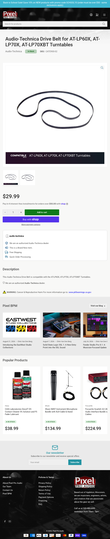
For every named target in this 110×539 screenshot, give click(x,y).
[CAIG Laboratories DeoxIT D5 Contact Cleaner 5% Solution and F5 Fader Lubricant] (21, 385)
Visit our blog (97, 306)
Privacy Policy (44, 483)
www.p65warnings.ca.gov (80, 292)
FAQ (40, 504)
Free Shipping (16, 252)
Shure (47, 406)
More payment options (30, 224)
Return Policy (44, 490)
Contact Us (8, 490)
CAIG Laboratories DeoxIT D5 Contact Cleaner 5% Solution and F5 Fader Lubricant (21, 411)
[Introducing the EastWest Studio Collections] (21, 325)
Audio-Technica (13, 51)
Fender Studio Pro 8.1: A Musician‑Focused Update (95, 346)
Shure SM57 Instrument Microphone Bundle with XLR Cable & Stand (61, 410)
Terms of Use (44, 493)
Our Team (7, 486)
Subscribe (74, 462)
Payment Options (46, 497)
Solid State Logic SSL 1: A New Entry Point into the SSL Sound (59, 346)
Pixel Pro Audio (58, 531)
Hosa (7, 406)
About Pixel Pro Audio (12, 483)
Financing (42, 501)
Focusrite (88, 406)
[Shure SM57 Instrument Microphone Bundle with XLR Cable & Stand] (61, 385)
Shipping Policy (45, 486)
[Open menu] (104, 15)
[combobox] (55, 24)
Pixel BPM (7, 493)
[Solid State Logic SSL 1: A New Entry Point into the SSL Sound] (61, 325)
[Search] (104, 24)
